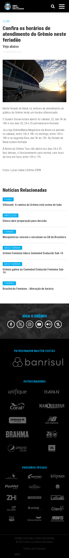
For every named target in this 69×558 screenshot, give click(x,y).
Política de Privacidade (35, 548)
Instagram (30, 324)
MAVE (17, 554)
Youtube (39, 324)
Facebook (11, 324)
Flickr (48, 324)
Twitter (20, 324)
